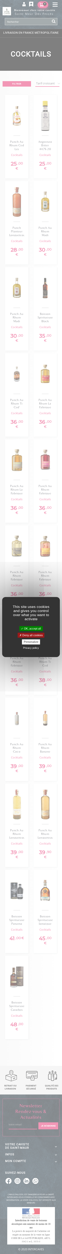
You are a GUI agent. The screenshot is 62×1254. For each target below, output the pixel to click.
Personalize (31, 641)
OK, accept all (32, 628)
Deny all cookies (32, 635)
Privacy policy (31, 647)
